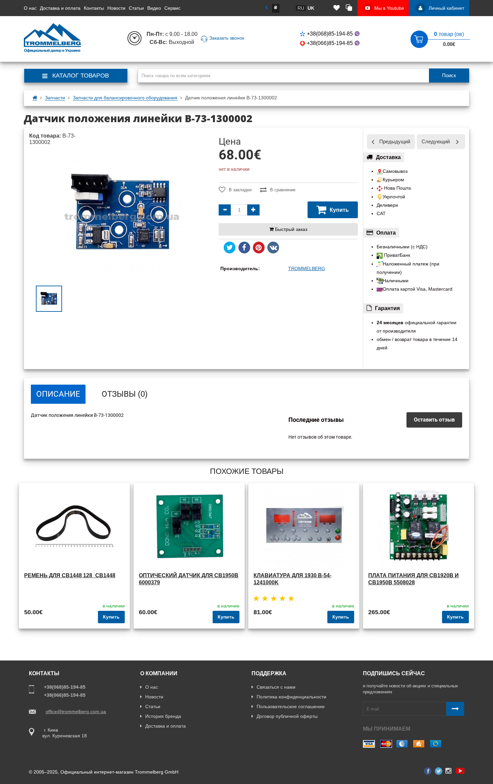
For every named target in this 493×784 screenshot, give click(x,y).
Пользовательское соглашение (291, 706)
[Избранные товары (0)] (336, 8)
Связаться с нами (276, 687)
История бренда (163, 716)
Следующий (436, 141)
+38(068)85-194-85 (330, 34)
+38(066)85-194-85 (330, 43)
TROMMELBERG (306, 268)
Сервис (172, 8)
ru (300, 8)
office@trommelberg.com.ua (76, 711)
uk (311, 8)
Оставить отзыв (434, 419)
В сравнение (282, 189)
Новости (116, 8)
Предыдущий (394, 141)
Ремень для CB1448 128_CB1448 (69, 575)
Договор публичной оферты (287, 716)
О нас (30, 8)
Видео (154, 8)
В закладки (240, 189)
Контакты (94, 8)
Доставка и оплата (60, 8)
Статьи (136, 8)
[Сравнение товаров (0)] (349, 8)
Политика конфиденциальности (291, 696)
